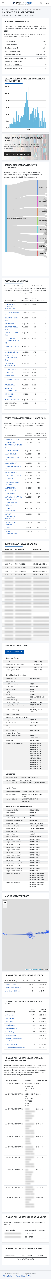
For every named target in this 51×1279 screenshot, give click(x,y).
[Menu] (3, 3)
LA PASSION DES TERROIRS (10, 523)
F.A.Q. (30, 1276)
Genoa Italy (9, 1022)
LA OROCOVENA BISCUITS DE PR (10, 489)
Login (47, 3)
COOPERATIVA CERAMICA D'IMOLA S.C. (12, 340)
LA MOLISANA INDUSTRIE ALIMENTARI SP (13, 444)
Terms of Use (20, 1276)
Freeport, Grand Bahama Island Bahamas (13, 1040)
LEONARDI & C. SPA (11, 352)
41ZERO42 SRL (10, 376)
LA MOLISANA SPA (11, 451)
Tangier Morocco (11, 1028)
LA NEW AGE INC (10, 472)
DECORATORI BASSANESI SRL (10, 364)
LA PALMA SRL (10, 494)
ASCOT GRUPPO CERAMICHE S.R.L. (11, 389)
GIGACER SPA (43, 221)
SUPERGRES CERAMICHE (9, 395)
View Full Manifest (14, 652)
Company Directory (13, 9)
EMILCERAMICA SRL (12, 369)
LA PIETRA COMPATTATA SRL (11, 532)
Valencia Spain (10, 1025)
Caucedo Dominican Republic (15, 1048)
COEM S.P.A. (9, 372)
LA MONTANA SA (11, 454)
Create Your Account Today (17, 154)
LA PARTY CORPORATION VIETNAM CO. (10, 516)
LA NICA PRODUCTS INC (13, 475)
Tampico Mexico (10, 1035)
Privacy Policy (7, 1276)
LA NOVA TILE (9, 479)
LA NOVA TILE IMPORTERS (16, 218)
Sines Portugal (10, 1032)
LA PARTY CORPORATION (10, 509)
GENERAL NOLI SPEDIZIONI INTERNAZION (10, 306)
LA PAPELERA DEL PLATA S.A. (11, 504)
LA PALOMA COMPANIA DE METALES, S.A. (13, 498)
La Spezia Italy (10, 1015)
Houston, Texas (10, 984)
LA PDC (7, 528)
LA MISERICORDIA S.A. (12, 439)
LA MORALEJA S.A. (11, 463)
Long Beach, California (12, 991)
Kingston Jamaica (11, 1044)
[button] (5, 902)
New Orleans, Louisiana (13, 988)
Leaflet (28, 969)
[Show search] (41, 3)
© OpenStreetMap (36, 969)
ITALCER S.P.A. (10, 385)
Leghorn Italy (9, 1018)
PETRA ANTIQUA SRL (12, 400)
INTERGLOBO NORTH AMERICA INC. (11, 357)
